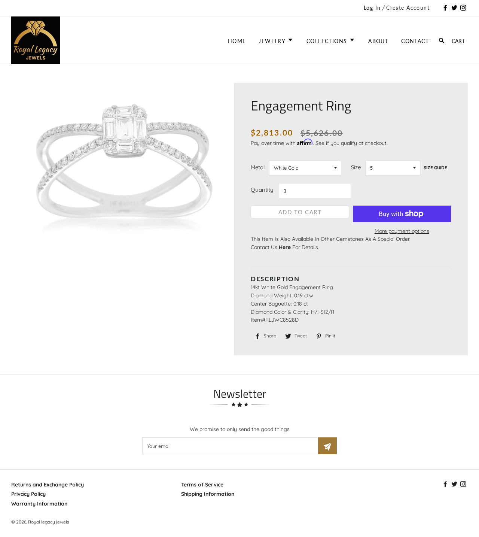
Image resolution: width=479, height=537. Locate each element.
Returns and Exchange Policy (47, 484)
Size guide (435, 167)
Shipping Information (207, 494)
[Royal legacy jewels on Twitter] (455, 8)
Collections (327, 41)
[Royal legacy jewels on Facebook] (446, 8)
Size (356, 167)
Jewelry (273, 41)
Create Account (408, 7)
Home (237, 41)
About (378, 41)
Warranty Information (39, 503)
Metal (258, 167)
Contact (415, 41)
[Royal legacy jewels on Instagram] (464, 8)
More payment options (402, 231)
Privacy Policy (28, 494)
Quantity (262, 189)
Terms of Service (202, 484)
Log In (372, 7)
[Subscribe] (327, 445)
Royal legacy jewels (48, 522)
